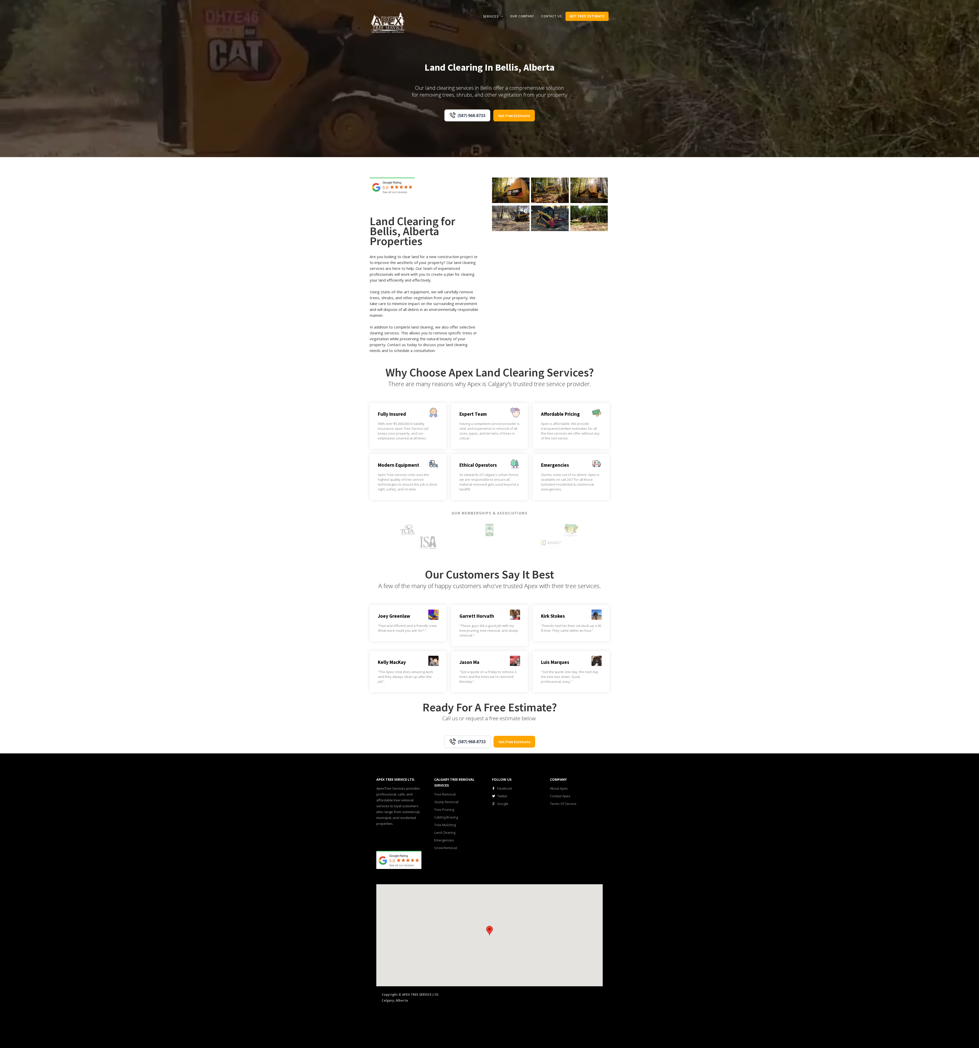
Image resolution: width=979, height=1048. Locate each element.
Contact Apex (560, 796)
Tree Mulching (445, 825)
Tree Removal (445, 794)
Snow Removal (445, 847)
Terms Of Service (563, 803)
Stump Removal (446, 802)
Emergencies (444, 840)
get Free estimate (587, 16)
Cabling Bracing (446, 817)
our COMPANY (522, 16)
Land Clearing (444, 832)
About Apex (559, 788)
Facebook (504, 788)
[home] (388, 22)
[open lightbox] (511, 190)
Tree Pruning (444, 809)
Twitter (502, 796)
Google (502, 803)
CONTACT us (551, 16)
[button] (493, 16)
